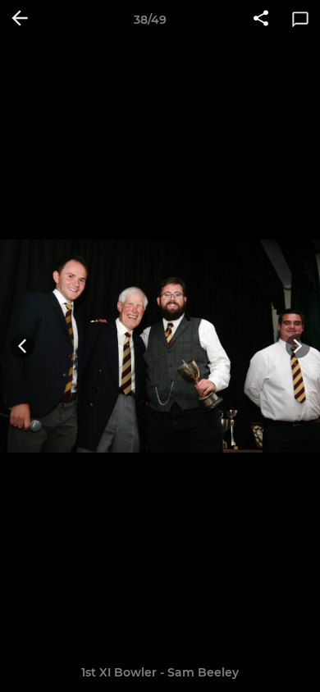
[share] (261, 19)
